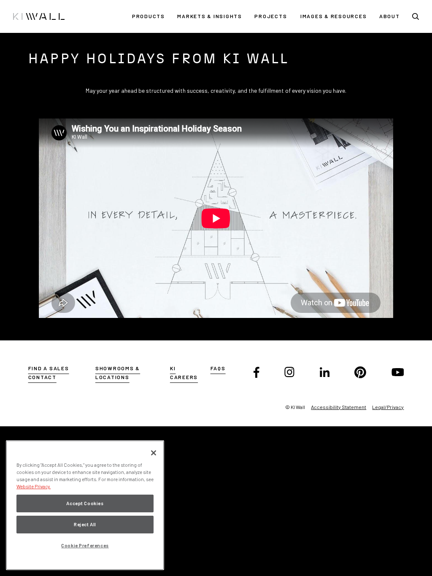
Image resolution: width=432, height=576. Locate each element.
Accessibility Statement (338, 407)
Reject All (85, 524)
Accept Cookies (84, 503)
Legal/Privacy (388, 407)
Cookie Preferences (84, 545)
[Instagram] (289, 372)
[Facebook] (256, 372)
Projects (270, 16)
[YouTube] (398, 372)
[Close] (153, 453)
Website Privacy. (33, 486)
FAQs (218, 368)
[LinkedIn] (324, 372)
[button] (148, 16)
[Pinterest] (360, 372)
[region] (85, 505)
